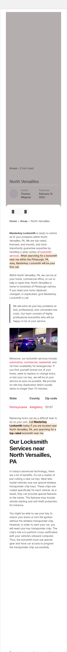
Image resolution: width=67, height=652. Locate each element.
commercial (30, 362)
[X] (19, 212)
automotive (16, 362)
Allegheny (36, 407)
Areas (13, 168)
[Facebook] (13, 212)
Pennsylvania (18, 407)
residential (45, 362)
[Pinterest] (26, 212)
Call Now (33, 51)
